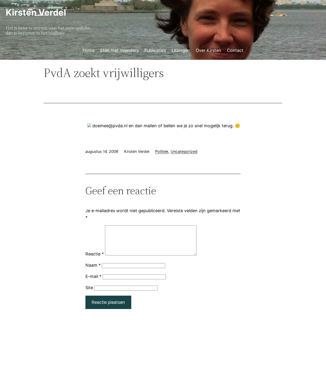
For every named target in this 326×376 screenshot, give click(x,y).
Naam (93, 265)
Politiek (161, 151)
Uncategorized (184, 151)
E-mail (93, 276)
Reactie (94, 253)
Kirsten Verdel (36, 12)
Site (89, 287)
